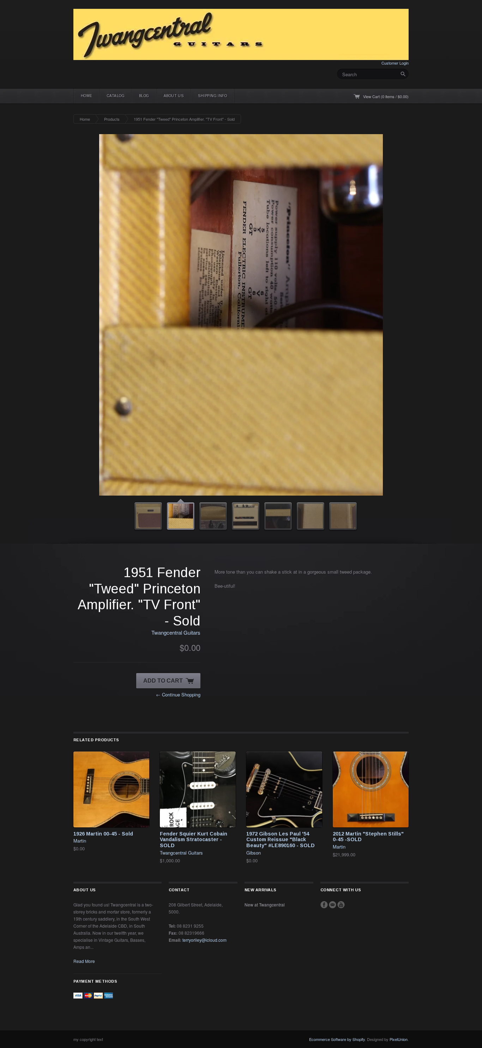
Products (112, 119)
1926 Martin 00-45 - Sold (103, 696)
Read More (84, 823)
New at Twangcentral (265, 766)
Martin (79, 702)
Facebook (324, 766)
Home (86, 96)
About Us (174, 96)
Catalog (116, 96)
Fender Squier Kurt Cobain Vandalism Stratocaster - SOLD (193, 702)
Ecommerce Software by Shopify (337, 901)
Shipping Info (212, 96)
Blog (144, 96)
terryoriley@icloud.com (204, 802)
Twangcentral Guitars (175, 494)
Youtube (341, 766)
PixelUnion (399, 901)
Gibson (253, 714)
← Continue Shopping (178, 556)
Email (332, 766)
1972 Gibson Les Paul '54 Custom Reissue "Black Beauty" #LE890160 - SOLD (280, 702)
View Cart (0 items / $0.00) (386, 96)
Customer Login (395, 63)
